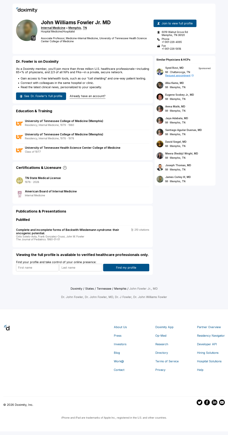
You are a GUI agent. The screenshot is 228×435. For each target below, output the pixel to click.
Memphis (74, 28)
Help (200, 370)
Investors (120, 344)
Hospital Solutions (209, 361)
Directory (161, 352)
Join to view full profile (177, 23)
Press (117, 335)
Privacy (160, 370)
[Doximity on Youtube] (222, 403)
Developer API (207, 344)
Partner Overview (209, 327)
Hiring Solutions (208, 352)
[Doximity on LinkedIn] (214, 403)
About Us (120, 327)
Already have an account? (87, 96)
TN (85, 28)
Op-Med (160, 335)
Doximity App (164, 327)
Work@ (119, 361)
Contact (119, 370)
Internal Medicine (53, 28)
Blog (117, 352)
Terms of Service (167, 361)
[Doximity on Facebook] (207, 403)
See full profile (43, 96)
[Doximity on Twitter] (199, 403)
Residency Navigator (211, 335)
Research (161, 344)
